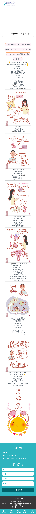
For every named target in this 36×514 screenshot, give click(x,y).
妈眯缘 (25, 62)
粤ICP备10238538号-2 (18, 507)
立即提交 (18, 490)
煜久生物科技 (21, 498)
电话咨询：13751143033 (18, 501)
